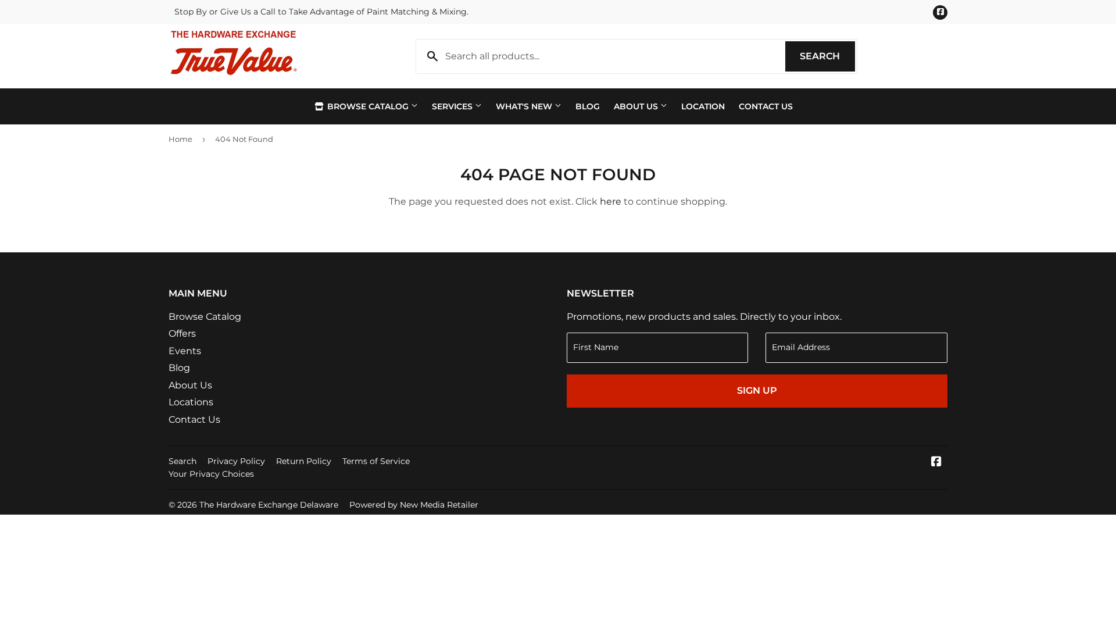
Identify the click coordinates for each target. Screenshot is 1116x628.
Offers (182, 333)
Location (703, 106)
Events (185, 350)
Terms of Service (376, 461)
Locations (191, 402)
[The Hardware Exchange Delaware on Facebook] (936, 462)
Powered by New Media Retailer (413, 504)
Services (453, 106)
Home (180, 139)
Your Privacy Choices (211, 474)
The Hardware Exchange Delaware (268, 504)
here (610, 201)
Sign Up (757, 390)
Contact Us (766, 106)
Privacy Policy (236, 461)
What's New (525, 106)
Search (827, 56)
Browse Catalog (368, 106)
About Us (637, 106)
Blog (587, 106)
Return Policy (303, 461)
